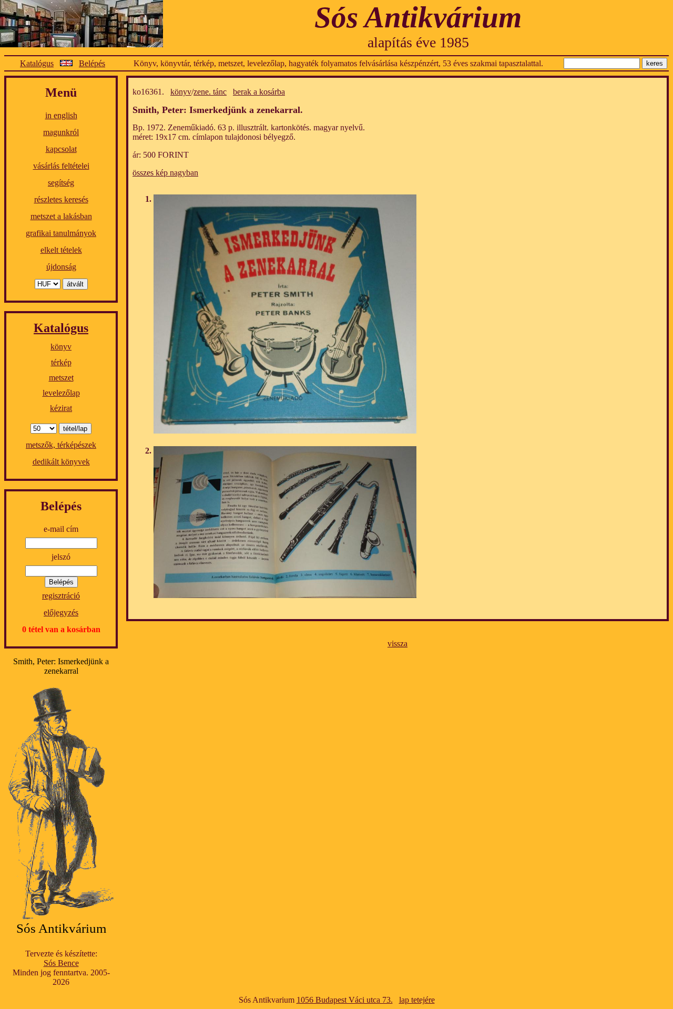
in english (61, 115)
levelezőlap (61, 392)
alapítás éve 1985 (418, 42)
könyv (61, 346)
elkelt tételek (61, 249)
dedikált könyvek (61, 461)
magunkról (61, 132)
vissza (397, 643)
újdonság (61, 266)
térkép (61, 362)
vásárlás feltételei (61, 165)
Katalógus (37, 63)
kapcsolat (61, 149)
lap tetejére (417, 999)
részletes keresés (61, 199)
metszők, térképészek (61, 444)
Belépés (92, 63)
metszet (61, 377)
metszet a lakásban (61, 216)
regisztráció (61, 595)
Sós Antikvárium (418, 17)
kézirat (61, 408)
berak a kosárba (259, 91)
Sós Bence (61, 963)
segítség (61, 182)
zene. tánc (210, 91)
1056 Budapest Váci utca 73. (345, 999)
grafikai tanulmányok (61, 233)
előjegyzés (61, 612)
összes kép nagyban (165, 172)
